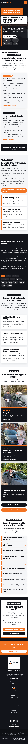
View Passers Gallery (14, 510)
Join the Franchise (14, 708)
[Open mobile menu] (25, 2)
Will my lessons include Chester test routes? (12, 574)
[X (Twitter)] (17, 721)
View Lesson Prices (14, 633)
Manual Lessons (14, 695)
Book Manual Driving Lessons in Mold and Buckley (13, 190)
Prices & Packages (14, 690)
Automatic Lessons (14, 697)
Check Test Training (14, 710)
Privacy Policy (5, 742)
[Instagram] (14, 721)
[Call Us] (22, 2)
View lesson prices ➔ (8, 139)
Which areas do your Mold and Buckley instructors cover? (13, 551)
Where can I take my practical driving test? (14, 568)
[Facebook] (11, 721)
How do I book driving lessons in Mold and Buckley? (13, 590)
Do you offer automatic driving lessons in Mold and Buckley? (13, 544)
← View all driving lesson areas (9, 52)
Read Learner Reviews (14, 505)
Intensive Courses (14, 693)
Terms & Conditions (21, 742)
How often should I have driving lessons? (13, 585)
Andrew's (6, 2)
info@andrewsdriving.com (14, 681)
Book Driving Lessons (10, 36)
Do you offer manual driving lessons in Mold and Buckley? (14, 538)
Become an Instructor (14, 705)
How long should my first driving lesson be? (14, 579)
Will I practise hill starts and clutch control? (14, 563)
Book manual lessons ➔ (9, 105)
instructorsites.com (13, 742)
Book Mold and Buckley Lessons (14, 629)
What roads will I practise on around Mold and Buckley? (13, 557)
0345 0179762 (14, 679)
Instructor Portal (14, 712)
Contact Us (14, 683)
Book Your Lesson (14, 651)
